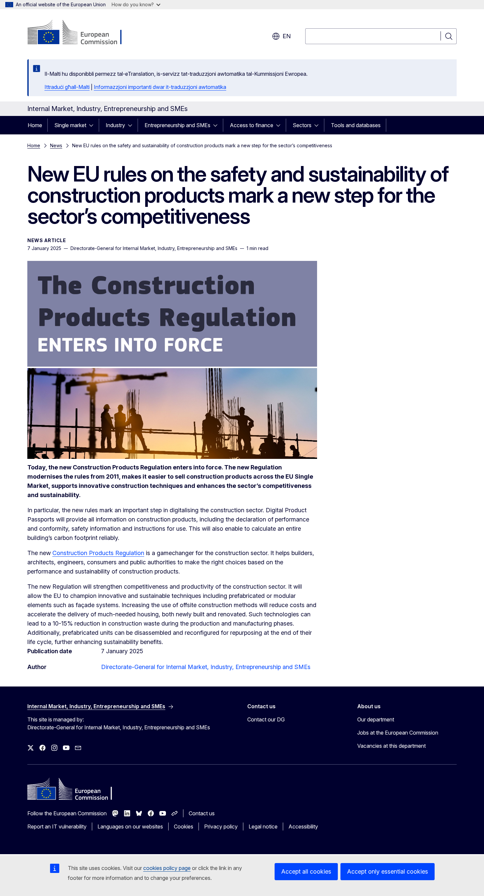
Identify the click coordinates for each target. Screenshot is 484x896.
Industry (115, 125)
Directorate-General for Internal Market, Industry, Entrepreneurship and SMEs (205, 666)
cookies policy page (167, 868)
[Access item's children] (93, 125)
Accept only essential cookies (387, 871)
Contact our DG (266, 719)
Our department (375, 719)
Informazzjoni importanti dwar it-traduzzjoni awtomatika (160, 87)
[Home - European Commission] (80, 33)
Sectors (302, 125)
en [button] (286, 36)
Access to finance (251, 125)
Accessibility (303, 826)
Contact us (202, 813)
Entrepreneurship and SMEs (177, 125)
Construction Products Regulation (98, 552)
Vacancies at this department (391, 745)
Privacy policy (221, 826)
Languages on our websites (130, 826)
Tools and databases (356, 125)
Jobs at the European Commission (397, 732)
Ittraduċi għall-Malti (67, 87)
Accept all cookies (306, 871)
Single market (70, 125)
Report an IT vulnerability (57, 826)
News (56, 145)
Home (35, 125)
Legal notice (263, 826)
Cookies (183, 826)
